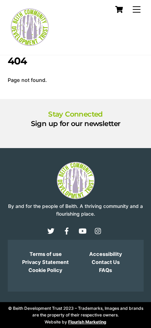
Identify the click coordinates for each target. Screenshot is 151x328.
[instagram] (98, 230)
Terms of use (45, 254)
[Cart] (119, 9)
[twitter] (51, 230)
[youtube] (83, 230)
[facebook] (67, 230)
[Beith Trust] (29, 46)
